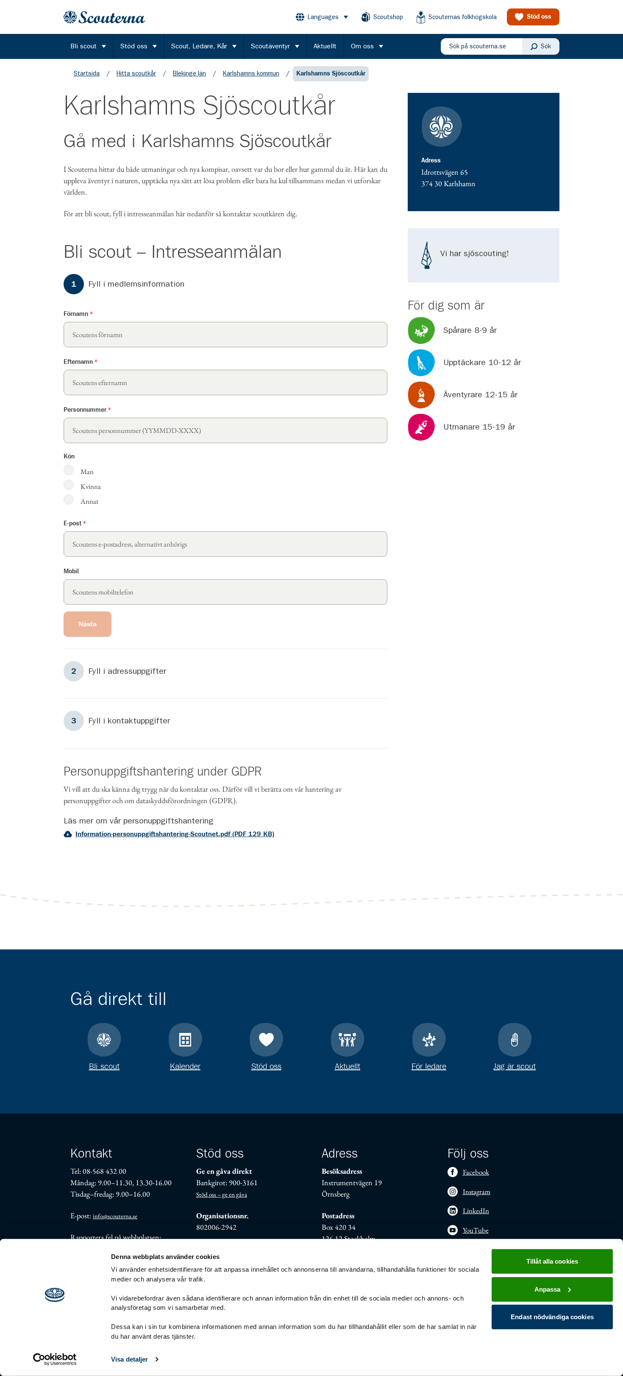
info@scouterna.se (115, 1216)
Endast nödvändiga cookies (552, 1316)
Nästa (87, 624)
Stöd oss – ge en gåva (221, 1194)
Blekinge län (189, 73)
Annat (89, 501)
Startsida (87, 73)
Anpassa (547, 1288)
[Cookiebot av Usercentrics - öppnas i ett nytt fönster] (55, 1359)
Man (87, 471)
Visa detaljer (129, 1359)
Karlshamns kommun (251, 73)
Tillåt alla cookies (552, 1261)
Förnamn (78, 314)
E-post (75, 523)
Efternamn (80, 362)
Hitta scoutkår (136, 73)
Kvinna (91, 486)
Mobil (71, 571)
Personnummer (87, 410)
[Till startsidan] (104, 17)
